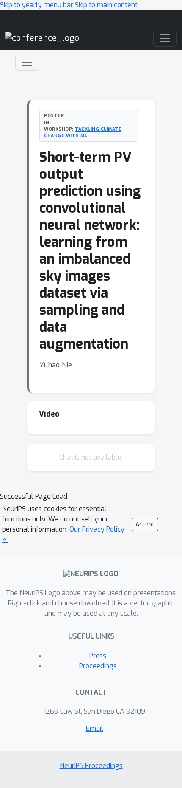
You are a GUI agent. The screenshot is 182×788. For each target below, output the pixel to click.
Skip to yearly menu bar (36, 4)
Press (97, 655)
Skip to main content (106, 4)
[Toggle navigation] (27, 62)
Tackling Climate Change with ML (82, 132)
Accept (144, 525)
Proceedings (98, 665)
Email (94, 728)
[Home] (42, 38)
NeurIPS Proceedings (91, 765)
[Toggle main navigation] (165, 38)
